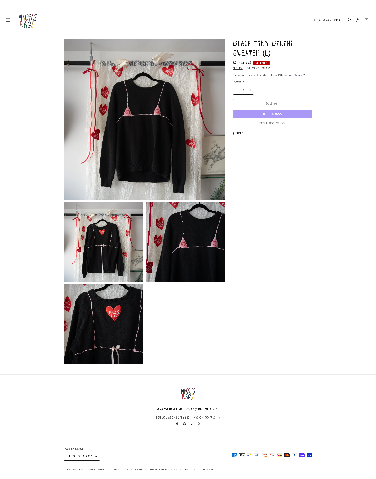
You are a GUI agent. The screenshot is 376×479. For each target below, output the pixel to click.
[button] (8, 20)
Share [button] (239, 133)
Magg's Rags (78, 469)
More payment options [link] (272, 123)
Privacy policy (184, 469)
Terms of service (205, 469)
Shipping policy (138, 469)
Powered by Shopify (96, 469)
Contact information (161, 469)
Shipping (238, 68)
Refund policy (118, 469)
